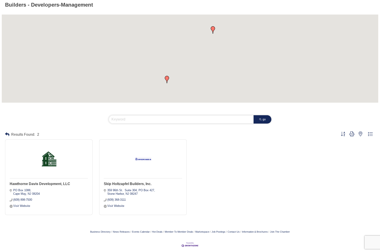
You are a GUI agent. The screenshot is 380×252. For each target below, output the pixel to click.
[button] (213, 30)
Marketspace (202, 231)
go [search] (264, 119)
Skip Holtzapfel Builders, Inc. (128, 184)
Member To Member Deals (179, 231)
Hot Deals (157, 231)
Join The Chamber (280, 231)
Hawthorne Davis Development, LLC (40, 184)
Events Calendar (141, 231)
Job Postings (218, 231)
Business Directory (100, 231)
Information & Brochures (255, 231)
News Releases (121, 231)
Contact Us (234, 231)
